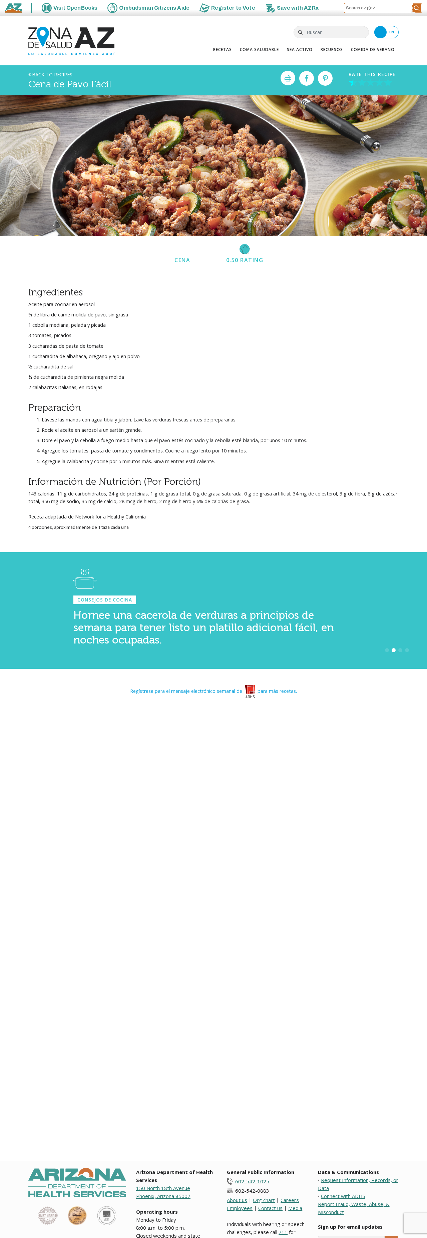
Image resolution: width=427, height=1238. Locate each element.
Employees (240, 1208)
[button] (416, 8)
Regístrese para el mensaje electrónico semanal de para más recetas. (213, 691)
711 (283, 1232)
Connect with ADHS (343, 1196)
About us (237, 1200)
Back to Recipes (51, 74)
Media (295, 1208)
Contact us (270, 1208)
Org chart (264, 1200)
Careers (290, 1200)
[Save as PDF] (288, 78)
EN (391, 32)
